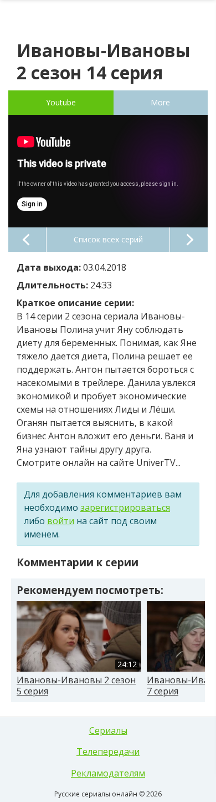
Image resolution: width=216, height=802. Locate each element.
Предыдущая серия (27, 239)
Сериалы (108, 730)
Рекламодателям (108, 773)
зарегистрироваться (125, 507)
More (160, 102)
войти (60, 521)
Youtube (61, 102)
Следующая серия (189, 239)
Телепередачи (108, 751)
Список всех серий (108, 239)
